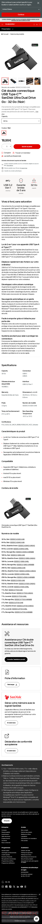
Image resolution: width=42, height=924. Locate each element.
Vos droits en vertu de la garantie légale (30, 861)
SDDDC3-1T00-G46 (16, 590)
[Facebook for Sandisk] (6, 887)
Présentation (6, 29)
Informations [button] (10, 165)
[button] (5, 81)
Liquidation (24, 836)
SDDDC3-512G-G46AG (27, 584)
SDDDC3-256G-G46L (21, 574)
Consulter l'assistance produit (16, 659)
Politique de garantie (27, 852)
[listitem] (4, 132)
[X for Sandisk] (14, 886)
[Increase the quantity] (10, 146)
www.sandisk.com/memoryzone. (14, 802)
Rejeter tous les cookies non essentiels (20, 917)
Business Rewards (7, 857)
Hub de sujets (5, 850)
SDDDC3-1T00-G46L (19, 596)
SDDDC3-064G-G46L (21, 549)
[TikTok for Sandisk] (10, 886)
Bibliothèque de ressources (28, 857)
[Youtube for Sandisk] (22, 887)
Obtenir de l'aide (25, 850)
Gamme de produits (26, 832)
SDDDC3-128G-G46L (21, 561)
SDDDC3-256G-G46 (18, 568)
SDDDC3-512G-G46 (18, 580)
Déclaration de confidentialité (19, 907)
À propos (4, 830)
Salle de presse (6, 836)
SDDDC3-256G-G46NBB (26, 577)
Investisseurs (5, 834)
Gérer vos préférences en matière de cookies (20, 913)
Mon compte (24, 830)
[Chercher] (39, 24)
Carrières (4, 840)
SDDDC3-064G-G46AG (26, 546)
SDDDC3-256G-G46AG (27, 571)
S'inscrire (7, 821)
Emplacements (6, 838)
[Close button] (38, 3)
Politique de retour (26, 855)
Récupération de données (9, 859)
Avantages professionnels (9, 852)
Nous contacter (6, 842)
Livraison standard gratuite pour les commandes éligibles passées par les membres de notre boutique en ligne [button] (20, 20)
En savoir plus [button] (23, 168)
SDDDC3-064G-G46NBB (25, 552)
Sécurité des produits (27, 859)
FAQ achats (24, 840)
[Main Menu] (2, 24)
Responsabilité (6, 832)
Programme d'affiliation (8, 863)
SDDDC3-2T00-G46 (16, 603)
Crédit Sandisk (6, 855)
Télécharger (11, 684)
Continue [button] (21, 15)
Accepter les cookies (20, 921)
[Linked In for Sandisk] (18, 887)
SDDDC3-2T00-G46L (19, 609)
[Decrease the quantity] (3, 146)
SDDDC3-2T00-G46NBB (23, 612)
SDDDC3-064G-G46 (17, 542)
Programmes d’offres (7, 861)
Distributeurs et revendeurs (29, 838)
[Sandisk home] (10, 24)
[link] (6, 153)
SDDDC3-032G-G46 (17, 539)
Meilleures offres (26, 834)
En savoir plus (11, 723)
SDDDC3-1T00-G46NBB (23, 599)
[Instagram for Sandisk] (3, 886)
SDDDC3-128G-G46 (18, 555)
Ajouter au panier (27, 146)
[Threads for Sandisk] (25, 887)
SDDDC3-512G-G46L (21, 587)
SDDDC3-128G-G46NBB (25, 565)
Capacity (5, 116)
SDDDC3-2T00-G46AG (25, 606)
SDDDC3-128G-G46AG (27, 558)
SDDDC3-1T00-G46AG (25, 593)
